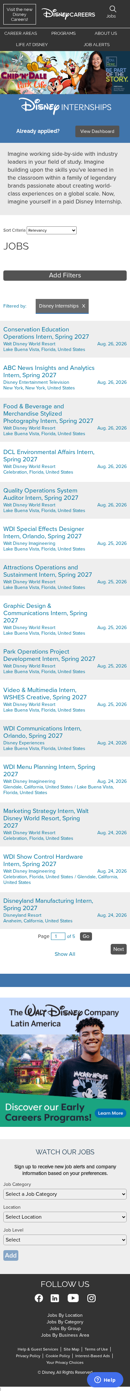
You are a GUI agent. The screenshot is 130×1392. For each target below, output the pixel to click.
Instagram (91, 1298)
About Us (106, 33)
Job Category (17, 1184)
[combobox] (65, 1194)
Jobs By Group (65, 1328)
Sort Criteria (14, 230)
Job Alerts (97, 44)
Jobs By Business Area (65, 1335)
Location (12, 1207)
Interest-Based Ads (92, 1356)
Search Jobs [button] (113, 9)
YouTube (73, 1298)
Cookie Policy (58, 1356)
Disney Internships (59, 306)
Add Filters (65, 275)
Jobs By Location (65, 1315)
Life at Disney (32, 44)
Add (11, 1255)
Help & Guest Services (38, 1349)
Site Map (71, 1349)
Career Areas (20, 33)
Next (118, 949)
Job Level (13, 1230)
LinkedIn (55, 1298)
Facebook (39, 1298)
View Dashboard (97, 131)
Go (86, 936)
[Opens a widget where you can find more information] (105, 1380)
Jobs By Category (65, 1322)
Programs (63, 33)
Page (43, 936)
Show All (65, 954)
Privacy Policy (28, 1356)
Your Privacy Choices (65, 1362)
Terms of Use (96, 1349)
